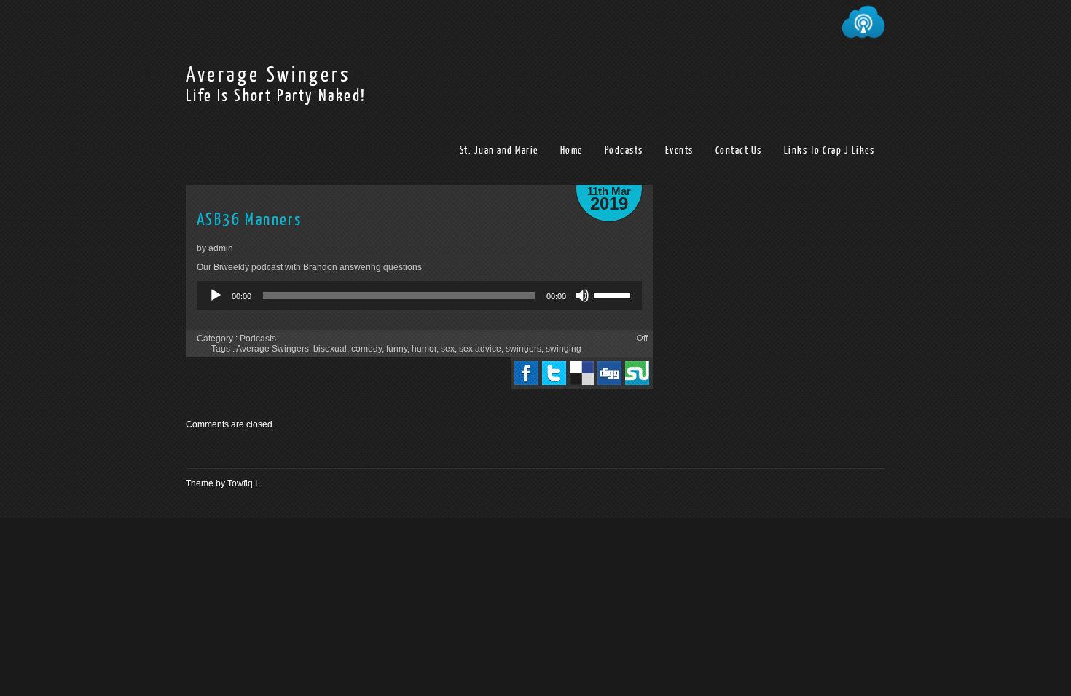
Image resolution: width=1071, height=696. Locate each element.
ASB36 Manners (249, 219)
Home (571, 150)
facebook (526, 373)
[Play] (215, 295)
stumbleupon (637, 373)
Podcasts (624, 150)
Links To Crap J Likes (829, 150)
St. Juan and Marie (499, 150)
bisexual (330, 349)
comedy (366, 349)
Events (679, 150)
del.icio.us (582, 373)
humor (424, 349)
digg (609, 373)
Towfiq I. (243, 483)
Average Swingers (268, 75)
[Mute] (582, 295)
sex (448, 349)
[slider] (614, 294)
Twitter (554, 373)
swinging (563, 349)
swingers (523, 349)
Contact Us (738, 150)
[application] (419, 295)
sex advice (480, 349)
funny (396, 349)
